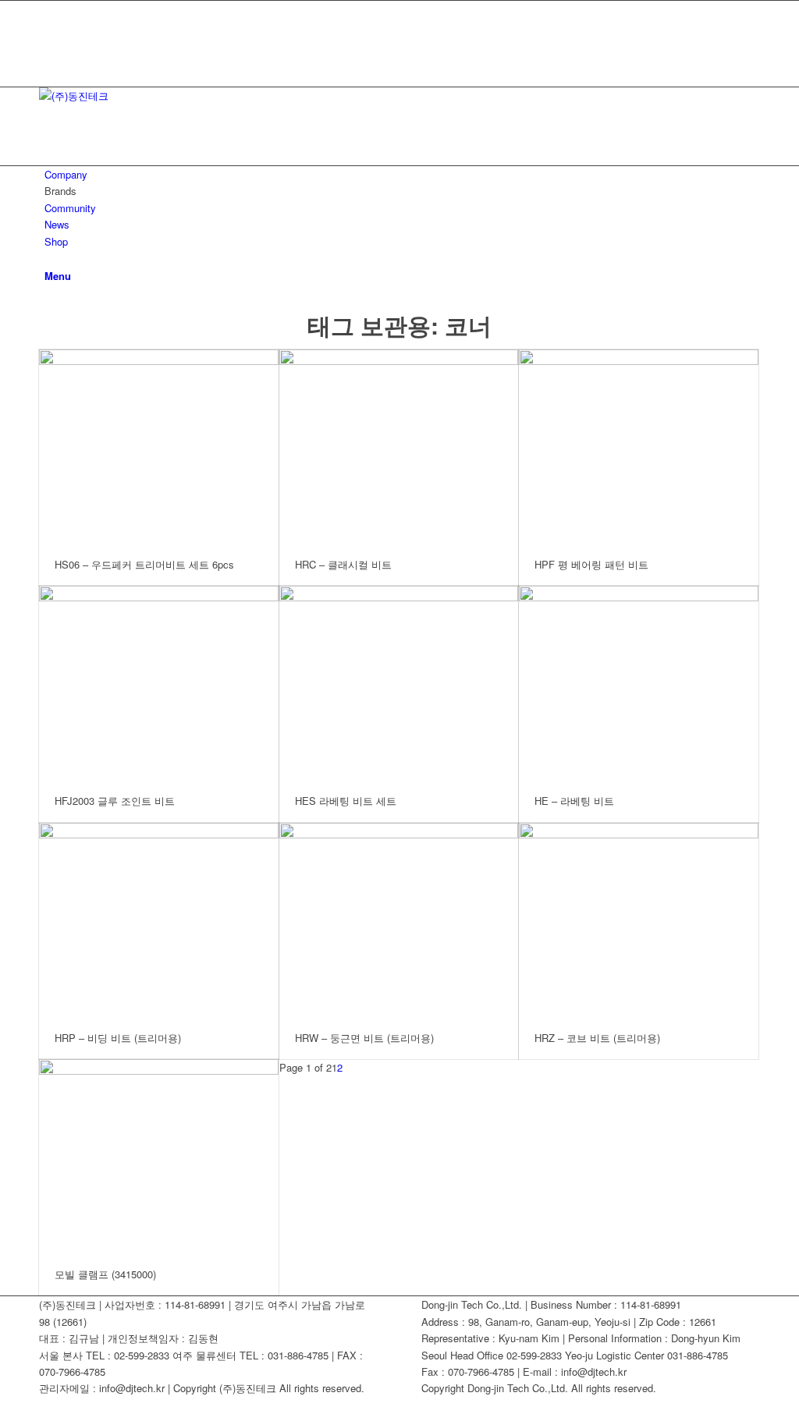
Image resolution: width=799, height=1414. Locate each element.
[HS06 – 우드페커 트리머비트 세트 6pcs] (159, 446)
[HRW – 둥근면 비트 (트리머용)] (399, 920)
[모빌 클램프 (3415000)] (159, 1156)
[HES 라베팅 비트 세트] (399, 683)
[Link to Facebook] (48, 9)
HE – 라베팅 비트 (574, 800)
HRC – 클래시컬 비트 (343, 564)
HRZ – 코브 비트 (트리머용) (597, 1037)
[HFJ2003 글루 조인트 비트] (159, 683)
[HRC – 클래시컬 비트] (399, 446)
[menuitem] (402, 174)
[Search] (48, 257)
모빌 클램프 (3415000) (105, 1274)
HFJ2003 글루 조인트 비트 (115, 800)
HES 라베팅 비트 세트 (345, 800)
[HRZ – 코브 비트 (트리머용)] (638, 920)
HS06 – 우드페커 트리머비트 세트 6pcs (144, 564)
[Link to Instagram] (48, 61)
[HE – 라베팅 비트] (638, 683)
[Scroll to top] (4, 1405)
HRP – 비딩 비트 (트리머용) (118, 1037)
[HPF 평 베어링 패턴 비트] (638, 446)
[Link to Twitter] (48, 44)
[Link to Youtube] (48, 26)
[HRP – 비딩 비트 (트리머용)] (159, 920)
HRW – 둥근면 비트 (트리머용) (364, 1037)
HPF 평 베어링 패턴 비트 (591, 564)
